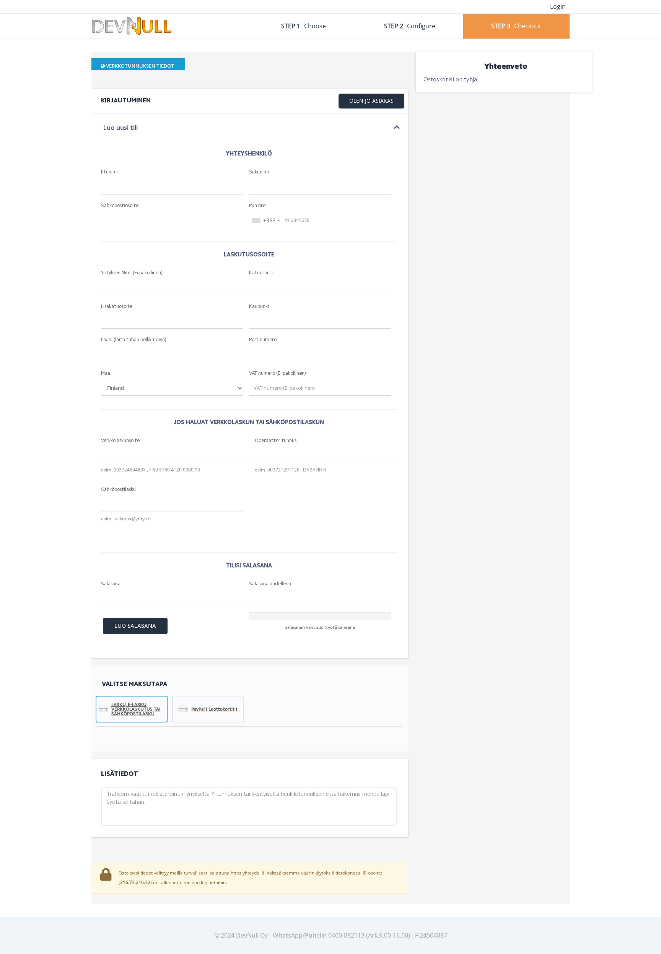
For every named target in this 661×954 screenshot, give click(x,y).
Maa (105, 373)
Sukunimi (259, 172)
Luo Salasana (135, 625)
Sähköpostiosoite (119, 205)
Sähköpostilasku (118, 489)
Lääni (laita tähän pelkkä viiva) (133, 339)
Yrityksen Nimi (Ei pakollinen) (132, 272)
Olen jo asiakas (371, 100)
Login (558, 6)
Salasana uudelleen (270, 583)
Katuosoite (261, 272)
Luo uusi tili (120, 128)
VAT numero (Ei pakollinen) (277, 373)
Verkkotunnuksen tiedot (139, 66)
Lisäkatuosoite (116, 306)
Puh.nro (257, 205)
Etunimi (109, 172)
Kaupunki (259, 306)
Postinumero (263, 339)
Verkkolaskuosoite (120, 440)
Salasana (110, 583)
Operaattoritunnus (275, 440)
